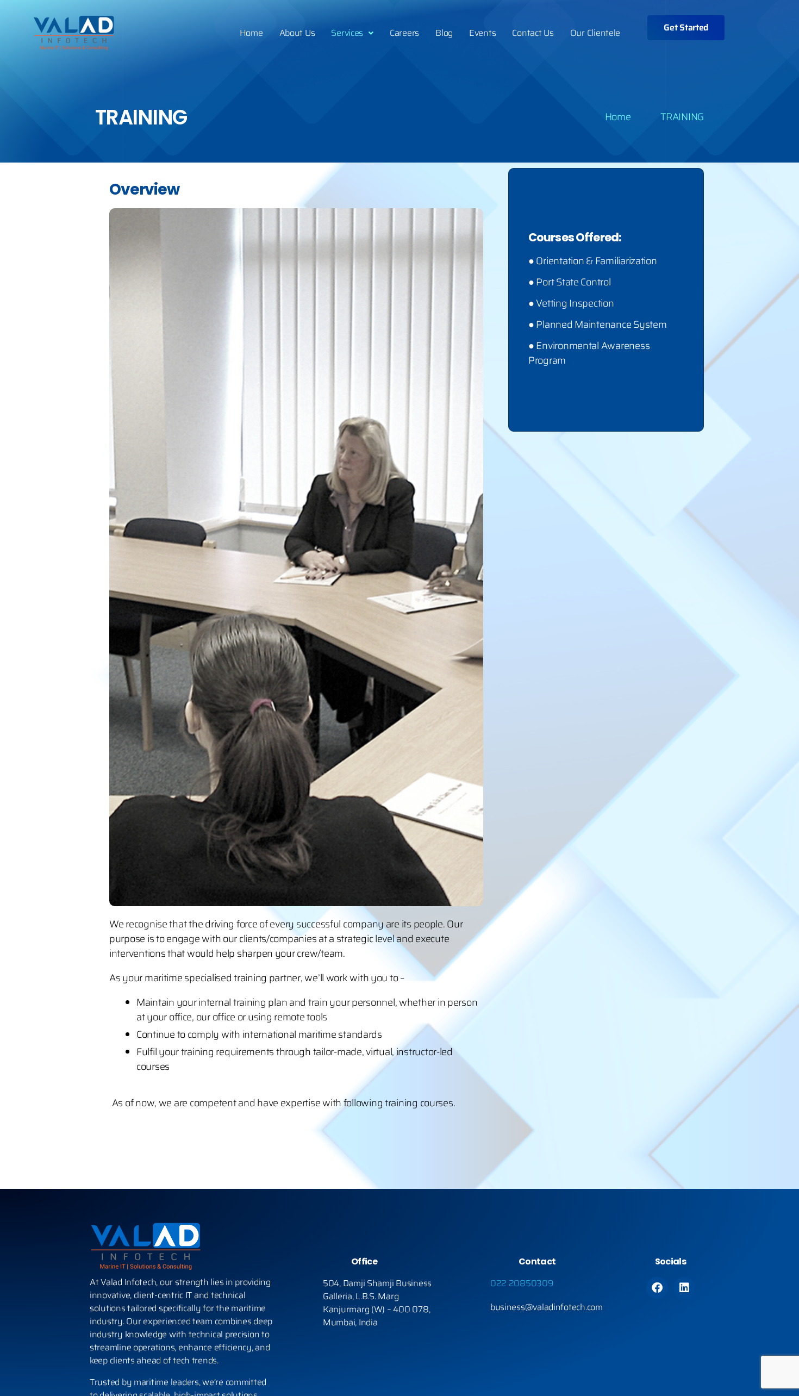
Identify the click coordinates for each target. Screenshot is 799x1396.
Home (251, 33)
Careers (404, 33)
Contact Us (532, 33)
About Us (297, 33)
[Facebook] (657, 1288)
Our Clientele (595, 33)
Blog (444, 33)
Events (482, 33)
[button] (352, 33)
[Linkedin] (684, 1288)
